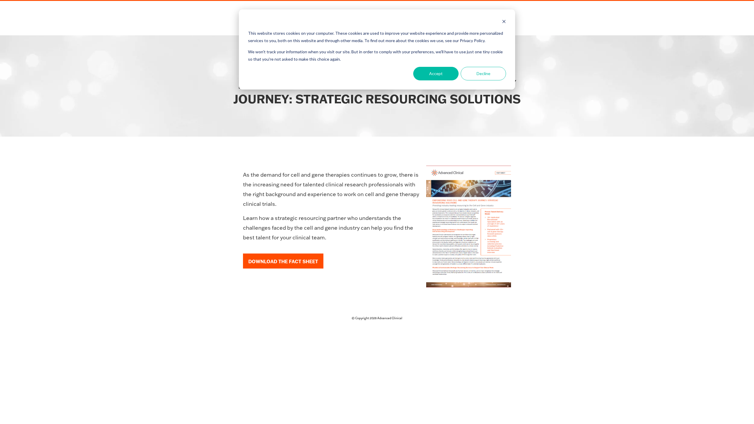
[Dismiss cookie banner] (504, 22)
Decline (483, 73)
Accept (436, 73)
